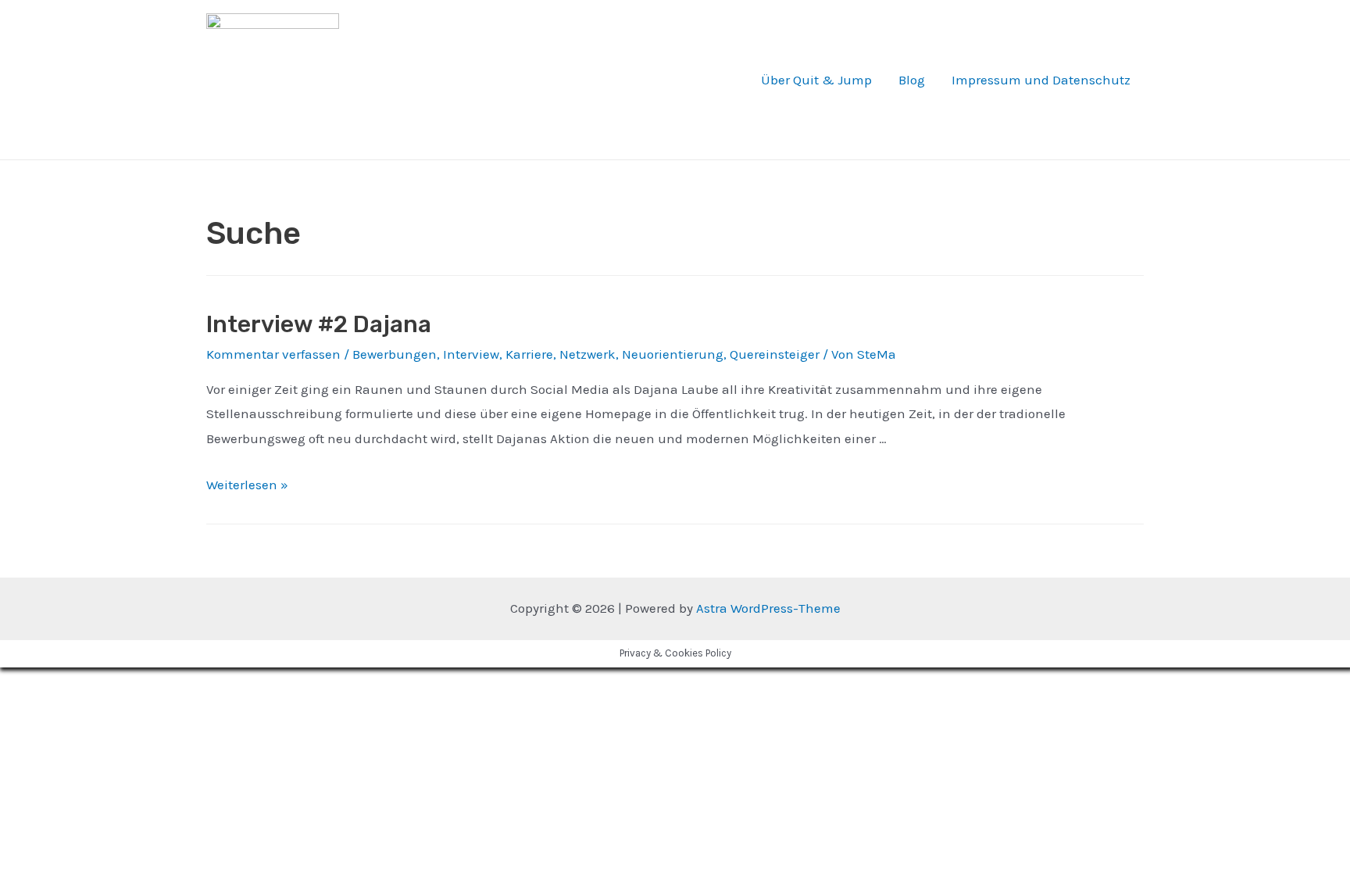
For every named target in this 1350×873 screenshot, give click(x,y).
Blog (911, 80)
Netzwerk (587, 354)
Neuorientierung (672, 354)
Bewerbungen (394, 354)
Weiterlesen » (247, 484)
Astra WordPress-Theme (768, 608)
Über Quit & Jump (816, 80)
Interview (471, 354)
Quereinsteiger (775, 354)
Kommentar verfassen (273, 354)
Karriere (529, 354)
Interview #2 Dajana (318, 324)
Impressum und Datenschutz (1041, 80)
